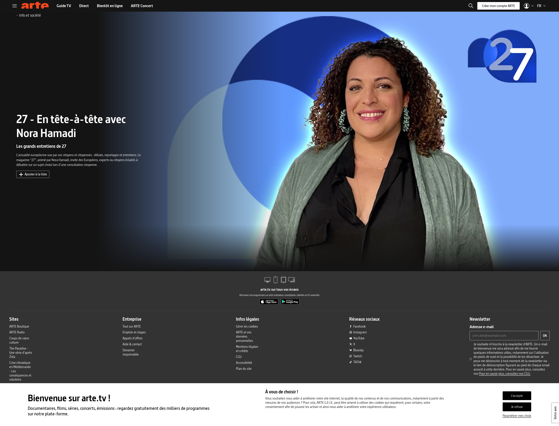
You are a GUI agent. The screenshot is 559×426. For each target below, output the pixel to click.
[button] (471, 6)
